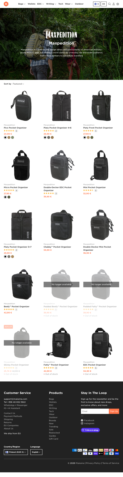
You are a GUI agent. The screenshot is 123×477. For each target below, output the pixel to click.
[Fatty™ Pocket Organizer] (62, 343)
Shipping (8, 419)
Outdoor (79, 4)
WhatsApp (9, 405)
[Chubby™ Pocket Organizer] (62, 225)
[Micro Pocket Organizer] (22, 165)
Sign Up (114, 411)
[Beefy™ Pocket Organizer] (22, 284)
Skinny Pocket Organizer (16, 365)
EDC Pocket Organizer (94, 365)
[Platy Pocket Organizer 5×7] (22, 225)
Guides (52, 436)
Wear (51, 414)
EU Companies (11, 425)
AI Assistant (14, 408)
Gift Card (53, 439)
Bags (51, 399)
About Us (8, 428)
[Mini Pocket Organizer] (101, 165)
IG (5, 408)
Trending (53, 427)
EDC (51, 405)
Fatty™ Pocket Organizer (56, 365)
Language (35, 447)
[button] (117, 4)
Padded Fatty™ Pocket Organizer (100, 306)
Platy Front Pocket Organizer (98, 128)
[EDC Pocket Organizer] (101, 343)
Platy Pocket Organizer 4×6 (57, 128)
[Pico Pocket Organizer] (22, 106)
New (51, 423)
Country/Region (12, 447)
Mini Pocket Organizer (94, 187)
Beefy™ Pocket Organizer (16, 306)
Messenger (22, 405)
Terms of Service (110, 463)
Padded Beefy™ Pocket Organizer (60, 306)
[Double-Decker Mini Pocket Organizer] (101, 225)
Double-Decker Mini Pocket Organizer (97, 248)
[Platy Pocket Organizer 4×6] (62, 106)
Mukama (80, 463)
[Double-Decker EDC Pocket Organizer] (62, 165)
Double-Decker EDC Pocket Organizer (57, 189)
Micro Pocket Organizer (16, 187)
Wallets (31, 4)
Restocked (54, 433)
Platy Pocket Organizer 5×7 (17, 247)
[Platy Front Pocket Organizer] (101, 106)
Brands (52, 420)
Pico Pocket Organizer (15, 128)
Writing (53, 408)
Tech (60, 4)
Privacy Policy (93, 463)
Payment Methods (13, 416)
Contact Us (9, 413)
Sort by (7, 84)
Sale (51, 430)
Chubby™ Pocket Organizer (57, 247)
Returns (8, 422)
